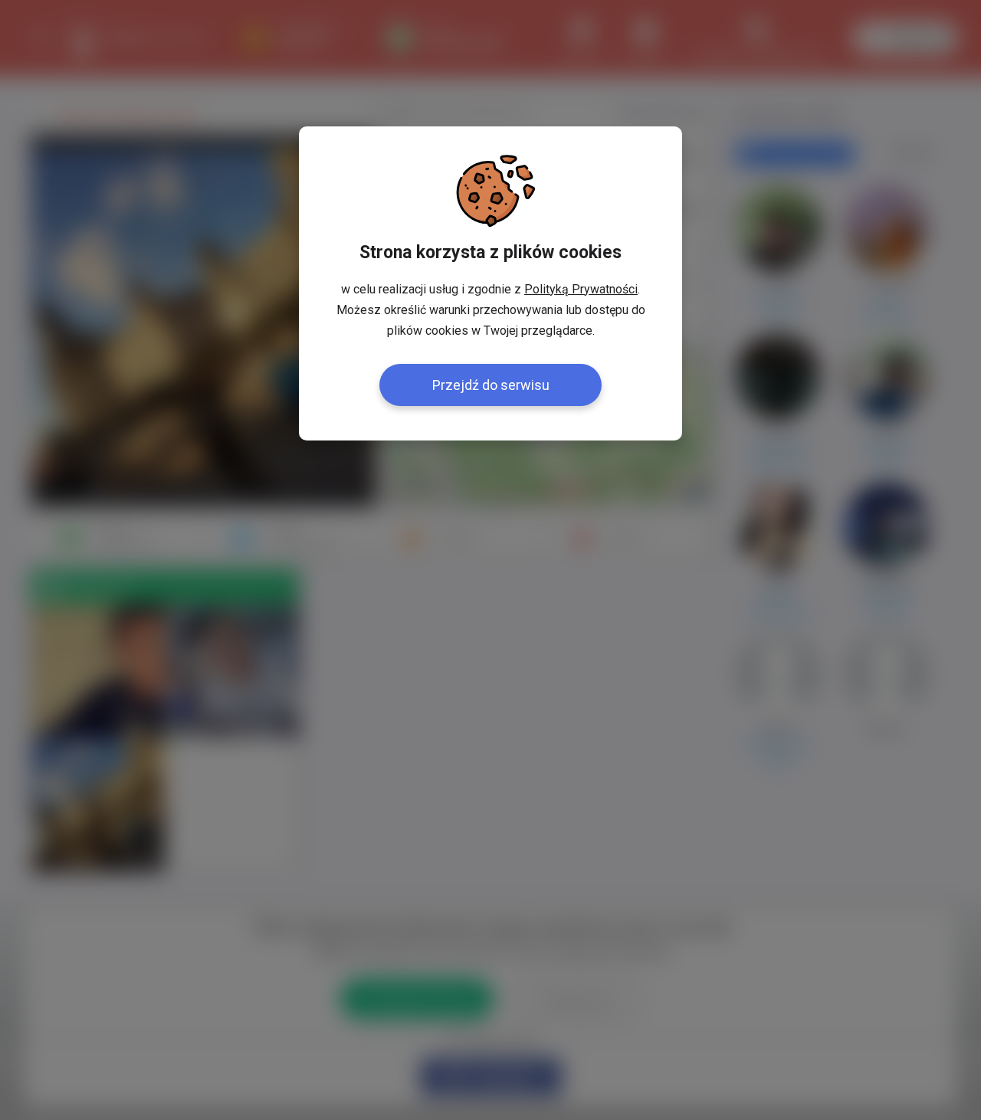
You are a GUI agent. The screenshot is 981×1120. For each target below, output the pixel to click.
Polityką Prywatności (581, 289)
